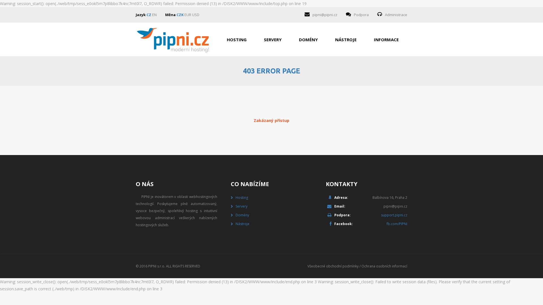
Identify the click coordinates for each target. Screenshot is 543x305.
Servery (273, 39)
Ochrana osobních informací (384, 266)
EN (154, 14)
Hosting (237, 39)
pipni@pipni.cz (325, 14)
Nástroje (346, 39)
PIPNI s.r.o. (156, 266)
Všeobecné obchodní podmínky (333, 266)
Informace (386, 39)
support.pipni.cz (394, 215)
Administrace (396, 14)
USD (195, 14)
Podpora (361, 14)
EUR (187, 14)
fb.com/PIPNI (397, 223)
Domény (308, 39)
